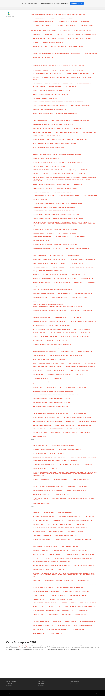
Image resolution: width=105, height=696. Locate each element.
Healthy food (67, 83)
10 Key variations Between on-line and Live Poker (48, 147)
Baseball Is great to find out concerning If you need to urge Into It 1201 (56, 214)
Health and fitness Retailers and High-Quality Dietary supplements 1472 (56, 395)
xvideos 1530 (78, 282)
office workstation (39, 18)
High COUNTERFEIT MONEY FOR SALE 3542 (81, 267)
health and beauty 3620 (40, 445)
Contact (52, 18)
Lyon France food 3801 (56, 531)
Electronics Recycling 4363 (41, 199)
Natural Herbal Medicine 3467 (56, 370)
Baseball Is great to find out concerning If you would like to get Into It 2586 (58, 218)
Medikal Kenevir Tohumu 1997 (42, 425)
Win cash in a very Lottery (41, 282)
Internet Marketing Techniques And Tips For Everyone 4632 (51, 90)
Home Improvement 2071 (40, 297)
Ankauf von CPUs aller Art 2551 (43, 587)
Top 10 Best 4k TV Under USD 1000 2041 (44, 603)
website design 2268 (39, 633)
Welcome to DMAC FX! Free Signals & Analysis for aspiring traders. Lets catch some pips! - (62, 432)
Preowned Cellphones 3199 (80, 479)
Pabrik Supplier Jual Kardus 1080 (68, 464)
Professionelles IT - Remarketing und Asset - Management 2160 (53, 610)
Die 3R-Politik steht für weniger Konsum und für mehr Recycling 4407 (55, 229)
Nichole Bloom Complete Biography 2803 (70, 587)
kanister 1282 (75, 310)
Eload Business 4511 (84, 425)
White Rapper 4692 (54, 554)
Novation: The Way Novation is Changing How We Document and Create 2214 (56, 53)
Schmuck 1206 (58, 378)
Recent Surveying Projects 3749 (43, 543)
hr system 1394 (37, 370)
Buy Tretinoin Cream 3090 (88, 621)
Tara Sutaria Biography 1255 (42, 494)
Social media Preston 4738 (87, 584)
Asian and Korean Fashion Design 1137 (59, 374)
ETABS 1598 (61, 569)
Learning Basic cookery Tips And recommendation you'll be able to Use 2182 (57, 154)
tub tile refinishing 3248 (75, 531)
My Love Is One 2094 (39, 86)
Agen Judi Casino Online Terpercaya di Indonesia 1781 (49, 109)
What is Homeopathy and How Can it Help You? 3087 (49, 363)
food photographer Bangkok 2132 (69, 516)
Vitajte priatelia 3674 (39, 468)
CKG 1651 (64, 263)
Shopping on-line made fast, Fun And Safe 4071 (47, 170)
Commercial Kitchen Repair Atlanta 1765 (80, 520)
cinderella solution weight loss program (46, 509)
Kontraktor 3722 (38, 524)
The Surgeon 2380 (63, 543)
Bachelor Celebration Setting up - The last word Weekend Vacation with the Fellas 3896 (61, 336)
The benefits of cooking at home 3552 (44, 351)
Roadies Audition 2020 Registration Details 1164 (48, 490)
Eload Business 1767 (39, 429)
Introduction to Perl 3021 (41, 192)
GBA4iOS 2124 (70, 421)
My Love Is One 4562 (55, 86)
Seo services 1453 (74, 363)
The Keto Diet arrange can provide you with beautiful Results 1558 (54, 278)
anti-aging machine (87, 25)
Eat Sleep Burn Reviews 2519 (42, 535)
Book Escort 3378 (79, 237)
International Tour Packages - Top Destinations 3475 (49, 259)
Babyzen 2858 (88, 464)
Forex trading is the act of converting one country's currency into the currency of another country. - (63, 499)
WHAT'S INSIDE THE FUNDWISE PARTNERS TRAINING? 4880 (49, 457)
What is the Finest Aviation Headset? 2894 (46, 417)
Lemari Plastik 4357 (39, 333)
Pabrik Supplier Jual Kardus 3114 (43, 464)
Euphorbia (60, 35)
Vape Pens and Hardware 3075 (80, 105)
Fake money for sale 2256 (41, 621)
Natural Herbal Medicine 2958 (79, 370)
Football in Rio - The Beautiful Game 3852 (46, 83)
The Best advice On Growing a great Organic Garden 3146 (51, 184)
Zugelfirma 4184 (86, 333)
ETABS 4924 (47, 558)
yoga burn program (90, 195)
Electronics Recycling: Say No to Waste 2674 (47, 248)
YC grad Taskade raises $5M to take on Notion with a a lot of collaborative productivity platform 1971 (65, 382)
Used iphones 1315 (83, 580)
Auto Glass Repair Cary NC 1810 (42, 188)
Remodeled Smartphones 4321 (42, 237)
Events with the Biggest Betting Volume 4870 (47, 367)
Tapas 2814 (49, 340)
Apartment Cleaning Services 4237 (70, 449)
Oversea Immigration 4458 (41, 483)
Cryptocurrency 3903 (89, 132)
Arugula (35, 42)
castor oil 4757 (49, 512)
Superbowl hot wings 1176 (41, 378)
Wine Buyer (48, 35)
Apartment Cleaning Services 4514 (63, 445)
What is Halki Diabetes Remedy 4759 (66, 535)
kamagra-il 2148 (71, 86)
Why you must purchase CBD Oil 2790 (77, 248)
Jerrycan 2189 (49, 301)
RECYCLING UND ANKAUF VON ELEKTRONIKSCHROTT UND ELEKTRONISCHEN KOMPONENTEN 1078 (60, 139)
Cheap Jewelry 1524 (61, 317)
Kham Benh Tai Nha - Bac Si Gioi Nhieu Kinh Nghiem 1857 (49, 321)
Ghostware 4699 (38, 629)
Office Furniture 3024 (39, 252)
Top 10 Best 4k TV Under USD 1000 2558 (60, 599)
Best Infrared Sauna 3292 (82, 329)
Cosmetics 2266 (37, 387)
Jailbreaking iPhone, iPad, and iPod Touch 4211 (77, 417)
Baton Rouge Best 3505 (40, 120)
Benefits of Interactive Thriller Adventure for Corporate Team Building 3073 (58, 102)
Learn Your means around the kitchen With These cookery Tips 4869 (54, 143)
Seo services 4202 (90, 363)
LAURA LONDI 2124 (77, 317)
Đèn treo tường (38, 136)
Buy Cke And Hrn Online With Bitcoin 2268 (73, 387)
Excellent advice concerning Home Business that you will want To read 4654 (57, 203)
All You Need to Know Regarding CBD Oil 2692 (47, 74)
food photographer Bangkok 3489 (43, 516)
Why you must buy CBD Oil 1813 (60, 252)
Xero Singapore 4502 (86, 278)
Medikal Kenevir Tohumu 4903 (64, 425)
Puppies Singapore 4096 (85, 351)
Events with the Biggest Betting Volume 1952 (80, 367)
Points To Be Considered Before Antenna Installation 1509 (51, 398)
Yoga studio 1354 (38, 614)
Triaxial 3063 (86, 509)
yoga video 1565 (62, 340)
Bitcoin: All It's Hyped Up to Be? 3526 (71, 70)
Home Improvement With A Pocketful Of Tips (82, 35)
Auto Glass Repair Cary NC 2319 (67, 188)
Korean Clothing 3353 (61, 479)
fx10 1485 (35, 173)
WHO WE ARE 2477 (79, 252)
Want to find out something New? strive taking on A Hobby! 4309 (53, 124)
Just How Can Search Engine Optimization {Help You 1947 (46, 30)
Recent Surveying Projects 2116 (83, 543)
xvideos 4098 (90, 282)
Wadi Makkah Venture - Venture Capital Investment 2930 (50, 406)
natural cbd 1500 (70, 621)
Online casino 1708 (38, 599)
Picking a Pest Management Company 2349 (83, 457)
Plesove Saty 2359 (59, 483)
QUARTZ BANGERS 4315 (56, 255)
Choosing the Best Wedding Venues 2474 (83, 321)
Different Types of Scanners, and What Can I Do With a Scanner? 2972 (55, 461)
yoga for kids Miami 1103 (40, 550)
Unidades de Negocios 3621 (41, 479)
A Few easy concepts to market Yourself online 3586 (50, 105)
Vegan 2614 (36, 512)
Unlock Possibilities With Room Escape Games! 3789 (69, 173)
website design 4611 (79, 629)
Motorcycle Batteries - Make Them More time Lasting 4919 (73, 558)
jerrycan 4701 (37, 314)
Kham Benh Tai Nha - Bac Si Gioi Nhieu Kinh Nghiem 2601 (62, 314)
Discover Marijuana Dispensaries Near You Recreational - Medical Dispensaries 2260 (60, 528)
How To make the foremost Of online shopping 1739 (49, 166)
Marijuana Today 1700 (79, 413)
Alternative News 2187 (57, 453)
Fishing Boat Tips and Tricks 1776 (43, 57)
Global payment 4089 (39, 255)
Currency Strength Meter (41, 503)
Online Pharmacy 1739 (78, 274)
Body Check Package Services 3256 (67, 132)
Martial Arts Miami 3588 (79, 550)
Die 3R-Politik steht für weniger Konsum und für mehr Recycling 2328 (55, 244)
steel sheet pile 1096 (65, 512)
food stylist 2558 (80, 614)
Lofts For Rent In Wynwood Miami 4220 (45, 546)
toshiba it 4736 (51, 387)
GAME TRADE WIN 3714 (39, 355)
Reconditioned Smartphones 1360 (43, 233)
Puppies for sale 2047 (39, 618)
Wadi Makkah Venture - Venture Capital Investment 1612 (50, 410)
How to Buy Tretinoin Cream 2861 (43, 625)
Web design (85, 21)
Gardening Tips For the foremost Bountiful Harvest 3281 (51, 128)
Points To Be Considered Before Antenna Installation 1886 (51, 402)
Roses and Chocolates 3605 (83, 625)
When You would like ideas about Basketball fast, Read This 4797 (53, 211)
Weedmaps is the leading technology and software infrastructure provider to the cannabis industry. (63, 78)
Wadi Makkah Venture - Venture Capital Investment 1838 (50, 413)
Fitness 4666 (36, 301)
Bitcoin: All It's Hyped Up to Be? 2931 (44, 70)
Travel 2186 (83, 486)
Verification (37, 35)
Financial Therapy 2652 (62, 494)
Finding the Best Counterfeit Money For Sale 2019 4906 (50, 274)
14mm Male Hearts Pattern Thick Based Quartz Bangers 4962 (52, 348)
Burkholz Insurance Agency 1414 (84, 565)
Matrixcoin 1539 (78, 128)
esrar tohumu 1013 (59, 267)
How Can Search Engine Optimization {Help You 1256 (77, 30)
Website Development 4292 (83, 293)
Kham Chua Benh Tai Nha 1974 (41, 317)
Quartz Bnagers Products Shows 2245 (45, 263)
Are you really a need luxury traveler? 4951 (59, 580)
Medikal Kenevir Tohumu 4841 (88, 421)
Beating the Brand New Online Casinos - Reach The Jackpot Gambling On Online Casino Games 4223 (57, 65)
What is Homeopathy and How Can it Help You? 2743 (49, 359)
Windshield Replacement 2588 (63, 192)
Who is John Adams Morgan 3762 (77, 490)
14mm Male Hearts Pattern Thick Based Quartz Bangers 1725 (52, 344)
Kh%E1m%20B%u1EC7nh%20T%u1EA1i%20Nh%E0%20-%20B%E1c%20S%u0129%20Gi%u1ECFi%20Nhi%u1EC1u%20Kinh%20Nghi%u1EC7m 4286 (57, 305)
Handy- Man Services (90, 53)
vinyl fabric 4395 (58, 520)
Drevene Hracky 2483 (62, 237)
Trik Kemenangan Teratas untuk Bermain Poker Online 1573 (51, 562)
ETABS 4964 (36, 558)
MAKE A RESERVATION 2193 (60, 550)
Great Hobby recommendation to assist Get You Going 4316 (70, 120)
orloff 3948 (36, 580)
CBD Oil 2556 (57, 621)
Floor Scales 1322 (54, 606)
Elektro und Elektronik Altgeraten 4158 (76, 591)
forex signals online (39, 436)
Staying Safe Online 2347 (59, 297)
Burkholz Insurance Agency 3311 (43, 569)
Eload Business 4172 (56, 429)
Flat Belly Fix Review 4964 (41, 442)
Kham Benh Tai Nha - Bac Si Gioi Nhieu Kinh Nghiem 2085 (49, 310)
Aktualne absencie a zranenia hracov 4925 (62, 333)
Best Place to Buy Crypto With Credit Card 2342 (80, 606)
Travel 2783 (71, 486)
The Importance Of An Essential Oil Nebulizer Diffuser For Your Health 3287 (57, 117)
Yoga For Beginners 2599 (40, 267)
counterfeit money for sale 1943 (43, 293)
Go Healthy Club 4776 (71, 509)
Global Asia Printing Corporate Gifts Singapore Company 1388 (53, 289)
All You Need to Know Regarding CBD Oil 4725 (80, 74)
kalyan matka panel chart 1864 (66, 25)
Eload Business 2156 (73, 429)
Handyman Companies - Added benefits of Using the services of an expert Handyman (58, 14)
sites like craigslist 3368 (88, 603)
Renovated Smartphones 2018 (67, 233)
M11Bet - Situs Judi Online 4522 (42, 132)
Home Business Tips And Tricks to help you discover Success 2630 (54, 207)
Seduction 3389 (89, 516)
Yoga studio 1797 (82, 610)
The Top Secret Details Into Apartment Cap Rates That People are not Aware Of (58, 46)
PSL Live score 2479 (39, 595)
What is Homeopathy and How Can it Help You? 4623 (66, 355)
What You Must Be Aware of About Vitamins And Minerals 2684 (52, 50)
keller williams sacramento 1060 (57, 629)
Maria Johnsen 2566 (64, 625)
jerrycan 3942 (88, 310)
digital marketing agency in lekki (43, 21)
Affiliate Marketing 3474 (40, 520)
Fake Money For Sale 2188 (79, 263)
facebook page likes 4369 (83, 539)
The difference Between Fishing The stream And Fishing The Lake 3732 (55, 151)
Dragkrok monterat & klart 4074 (69, 195)
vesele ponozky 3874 (39, 453)
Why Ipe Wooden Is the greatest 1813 (59, 524)
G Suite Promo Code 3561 (68, 603)
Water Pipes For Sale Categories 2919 (83, 259)
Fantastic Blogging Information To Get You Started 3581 (51, 94)
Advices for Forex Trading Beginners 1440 (46, 158)
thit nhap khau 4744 (39, 531)
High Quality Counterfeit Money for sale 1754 (47, 286)
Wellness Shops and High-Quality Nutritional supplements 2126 (53, 391)
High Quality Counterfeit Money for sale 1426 (47, 271)
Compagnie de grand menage (68, 21)
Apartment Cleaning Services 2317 (43, 449)
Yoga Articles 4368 (56, 633)
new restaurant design (84, 83)
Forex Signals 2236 (90, 314)
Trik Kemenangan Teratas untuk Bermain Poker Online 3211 (51, 565)
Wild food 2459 (37, 340)
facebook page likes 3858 (62, 539)
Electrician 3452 (38, 374)
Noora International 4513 (41, 240)
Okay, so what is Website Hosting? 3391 (45, 98)
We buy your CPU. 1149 (54, 136)
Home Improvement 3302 (79, 297)
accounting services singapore (22, 646)
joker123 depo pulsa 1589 (57, 595)
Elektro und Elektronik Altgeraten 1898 (46, 591)
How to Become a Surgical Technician (80, 38)
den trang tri (78, 184)
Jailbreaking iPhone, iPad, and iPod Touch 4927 (47, 421)
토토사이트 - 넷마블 (71, 170)
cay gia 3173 (54, 468)
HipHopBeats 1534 (73, 255)
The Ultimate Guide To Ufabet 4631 (64, 584)
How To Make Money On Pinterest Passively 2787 (48, 486)
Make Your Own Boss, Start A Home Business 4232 (48, 38)
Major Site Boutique (66, 18)
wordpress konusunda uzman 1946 (43, 195)
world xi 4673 (80, 524)
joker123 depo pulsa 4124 (78, 595)
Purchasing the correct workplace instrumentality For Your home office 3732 (58, 162)
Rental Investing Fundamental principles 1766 (65, 618)
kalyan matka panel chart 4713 (42, 25)
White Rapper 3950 (38, 554)
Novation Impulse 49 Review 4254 (53, 42)
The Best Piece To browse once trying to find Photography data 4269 (55, 113)
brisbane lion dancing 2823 (41, 539)
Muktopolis (84, 170)
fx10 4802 (45, 173)
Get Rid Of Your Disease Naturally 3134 (66, 442)
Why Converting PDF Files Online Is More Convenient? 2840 (51, 329)
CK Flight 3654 (66, 614)
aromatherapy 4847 (67, 351)
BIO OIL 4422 (79, 374)
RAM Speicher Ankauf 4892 (41, 584)
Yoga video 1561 (53, 614)
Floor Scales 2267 (38, 606)
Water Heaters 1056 (64, 293)
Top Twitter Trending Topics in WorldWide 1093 (79, 554)
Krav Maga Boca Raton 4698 (69, 546)
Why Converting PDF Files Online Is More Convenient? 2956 (51, 325)
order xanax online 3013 (62, 282)
